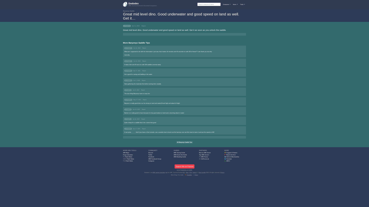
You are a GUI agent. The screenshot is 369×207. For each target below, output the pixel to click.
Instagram (151, 161)
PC (184, 172)
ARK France (204, 157)
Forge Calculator (128, 155)
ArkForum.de (205, 159)
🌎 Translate (228, 159)
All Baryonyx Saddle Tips (184, 142)
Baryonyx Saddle (128, 11)
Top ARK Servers (204, 155)
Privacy (222, 172)
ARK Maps (126, 152)
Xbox (187, 172)
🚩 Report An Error (230, 155)
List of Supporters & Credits (184, 170)
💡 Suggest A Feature (230, 152)
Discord (150, 152)
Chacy (196, 175)
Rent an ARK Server (205, 152)
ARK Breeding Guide (180, 157)
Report (144, 26)
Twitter (150, 155)
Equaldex (189, 175)
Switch (194, 172)
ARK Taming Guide (179, 152)
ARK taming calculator (159, 172)
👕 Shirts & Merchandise (231, 157)
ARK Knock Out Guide (180, 155)
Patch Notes (128, 157)
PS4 (190, 172)
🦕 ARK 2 (227, 161)
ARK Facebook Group (154, 159)
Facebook (151, 157)
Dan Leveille (202, 172)
